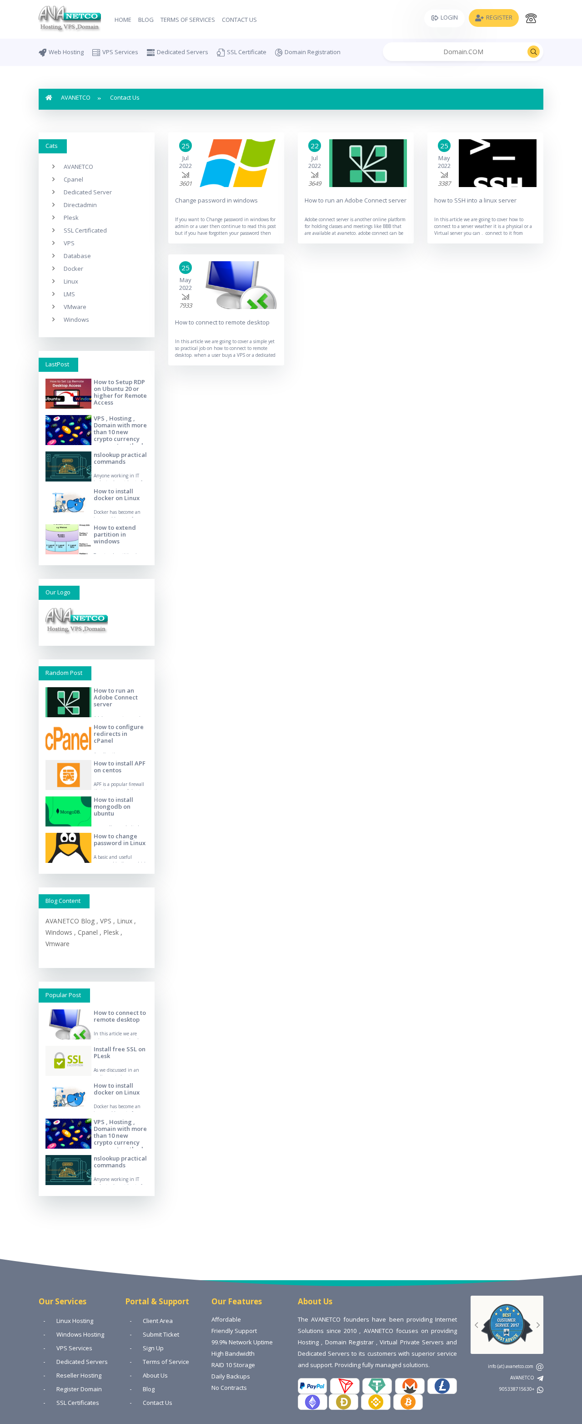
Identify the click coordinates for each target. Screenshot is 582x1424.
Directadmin (80, 205)
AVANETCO (75, 97)
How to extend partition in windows (115, 534)
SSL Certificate (246, 52)
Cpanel (73, 179)
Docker (73, 268)
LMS (69, 294)
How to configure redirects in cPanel (119, 734)
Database (77, 256)
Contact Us (239, 19)
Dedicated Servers (182, 52)
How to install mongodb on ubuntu (113, 806)
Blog (146, 19)
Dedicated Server (88, 192)
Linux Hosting (74, 1321)
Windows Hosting (80, 1334)
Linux (71, 281)
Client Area (158, 1321)
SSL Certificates (77, 1403)
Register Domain (79, 1389)
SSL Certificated (85, 230)
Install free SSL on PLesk (120, 1052)
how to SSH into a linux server (475, 200)
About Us (155, 1375)
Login (449, 17)
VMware (75, 307)
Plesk (71, 217)
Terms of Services (188, 19)
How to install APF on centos (120, 766)
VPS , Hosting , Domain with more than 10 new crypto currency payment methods (120, 432)
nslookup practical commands (120, 458)
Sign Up (153, 1348)
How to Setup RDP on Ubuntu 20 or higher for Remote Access (120, 392)
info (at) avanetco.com (511, 1366)
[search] (533, 52)
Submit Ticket (161, 1334)
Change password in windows (216, 200)
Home (123, 19)
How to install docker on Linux (117, 494)
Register (499, 17)
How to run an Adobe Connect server (116, 697)
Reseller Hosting (78, 1375)
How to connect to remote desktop (120, 1016)
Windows (76, 319)
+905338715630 (517, 1389)
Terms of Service (166, 1362)
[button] (476, 1325)
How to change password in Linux (120, 839)
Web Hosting (66, 52)
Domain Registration (313, 52)
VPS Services (120, 52)
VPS (69, 243)
